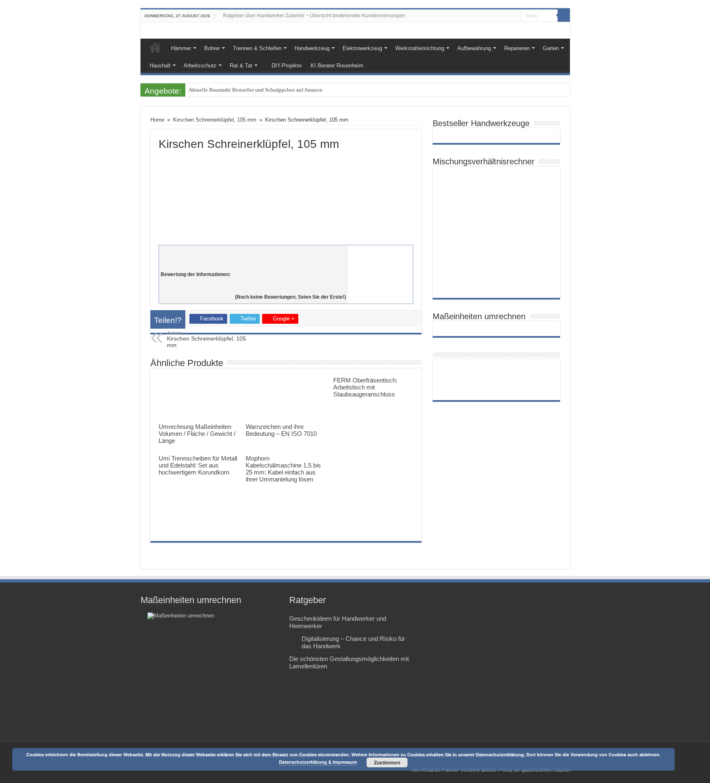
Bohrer (212, 48)
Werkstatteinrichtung (419, 48)
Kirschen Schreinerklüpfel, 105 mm (214, 120)
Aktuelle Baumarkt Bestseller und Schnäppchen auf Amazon (256, 90)
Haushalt (160, 65)
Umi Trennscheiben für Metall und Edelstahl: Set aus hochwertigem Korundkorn (198, 465)
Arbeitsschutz (200, 65)
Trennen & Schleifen (257, 48)
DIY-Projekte (287, 65)
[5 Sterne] (290, 287)
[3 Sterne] (290, 269)
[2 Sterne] (290, 260)
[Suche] (564, 15)
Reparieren (517, 48)
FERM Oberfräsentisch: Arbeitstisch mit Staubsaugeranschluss (365, 387)
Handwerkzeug (312, 48)
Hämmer (181, 48)
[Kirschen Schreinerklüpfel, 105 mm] (286, 196)
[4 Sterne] (290, 278)
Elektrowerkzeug (362, 48)
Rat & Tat (241, 65)
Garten (551, 48)
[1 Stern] (290, 251)
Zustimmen (387, 762)
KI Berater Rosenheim (337, 65)
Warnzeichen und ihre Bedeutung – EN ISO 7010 (281, 430)
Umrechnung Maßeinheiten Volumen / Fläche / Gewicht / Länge (197, 433)
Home (155, 47)
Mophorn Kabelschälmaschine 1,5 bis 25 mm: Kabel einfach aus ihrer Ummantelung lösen (283, 469)
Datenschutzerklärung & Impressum (318, 762)
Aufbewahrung (474, 48)
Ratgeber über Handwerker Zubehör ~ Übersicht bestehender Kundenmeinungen (314, 15)
